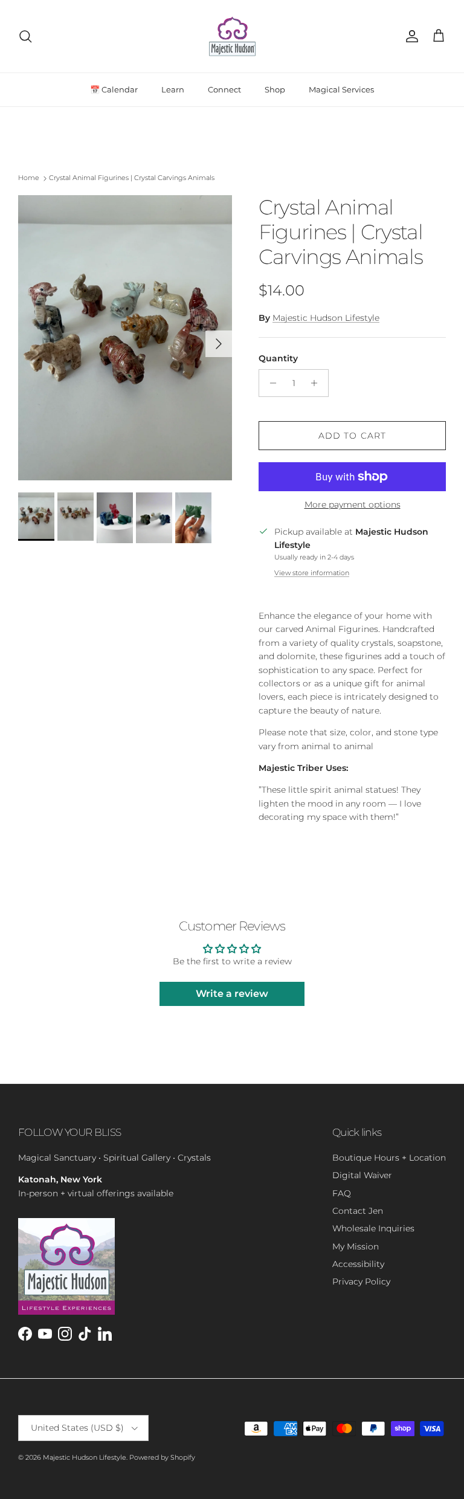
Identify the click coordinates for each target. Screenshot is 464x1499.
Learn (172, 89)
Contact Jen (357, 1210)
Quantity (278, 358)
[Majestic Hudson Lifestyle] (232, 36)
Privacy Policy (361, 1281)
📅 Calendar (114, 89)
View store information (311, 573)
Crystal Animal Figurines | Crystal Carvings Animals (131, 178)
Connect (224, 89)
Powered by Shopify (162, 1457)
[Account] (409, 36)
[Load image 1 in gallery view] (125, 337)
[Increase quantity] (317, 383)
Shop (275, 89)
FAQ (341, 1193)
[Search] (25, 36)
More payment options (352, 505)
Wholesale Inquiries (373, 1228)
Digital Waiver (362, 1175)
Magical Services (341, 89)
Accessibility (358, 1264)
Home (28, 178)
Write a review (232, 993)
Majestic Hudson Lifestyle (325, 317)
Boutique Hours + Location (389, 1157)
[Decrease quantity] (269, 383)
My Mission (355, 1246)
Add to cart (352, 435)
